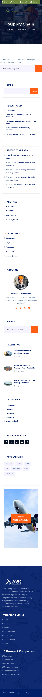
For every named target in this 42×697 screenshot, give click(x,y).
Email (6, 2)
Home (10, 29)
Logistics (9, 242)
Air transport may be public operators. (23, 352)
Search (10, 85)
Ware (26, 468)
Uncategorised (12, 256)
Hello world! (10, 110)
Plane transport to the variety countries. (24, 381)
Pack (27, 463)
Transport (10, 251)
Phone (14, 2)
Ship (7, 468)
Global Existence (9, 639)
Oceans (19, 463)
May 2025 (10, 206)
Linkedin (25, 2)
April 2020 (10, 211)
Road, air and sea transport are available (24, 366)
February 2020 (12, 220)
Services (6, 627)
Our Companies (9, 631)
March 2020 (11, 215)
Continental (10, 238)
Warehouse (10, 473)
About (5, 624)
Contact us (7, 635)
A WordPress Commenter (16, 155)
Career (35, 2)
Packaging (10, 247)
